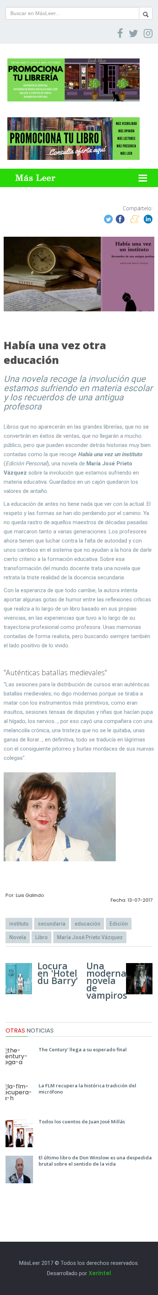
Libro (41, 937)
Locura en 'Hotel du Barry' (57, 973)
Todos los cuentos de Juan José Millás (82, 1121)
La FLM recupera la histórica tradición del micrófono (87, 1088)
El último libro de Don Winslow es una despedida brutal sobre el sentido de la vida (95, 1160)
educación (87, 924)
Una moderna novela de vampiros (106, 980)
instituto (19, 924)
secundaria (51, 924)
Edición (118, 924)
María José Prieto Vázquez (90, 937)
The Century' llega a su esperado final (83, 1049)
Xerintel (100, 1273)
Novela (17, 937)
